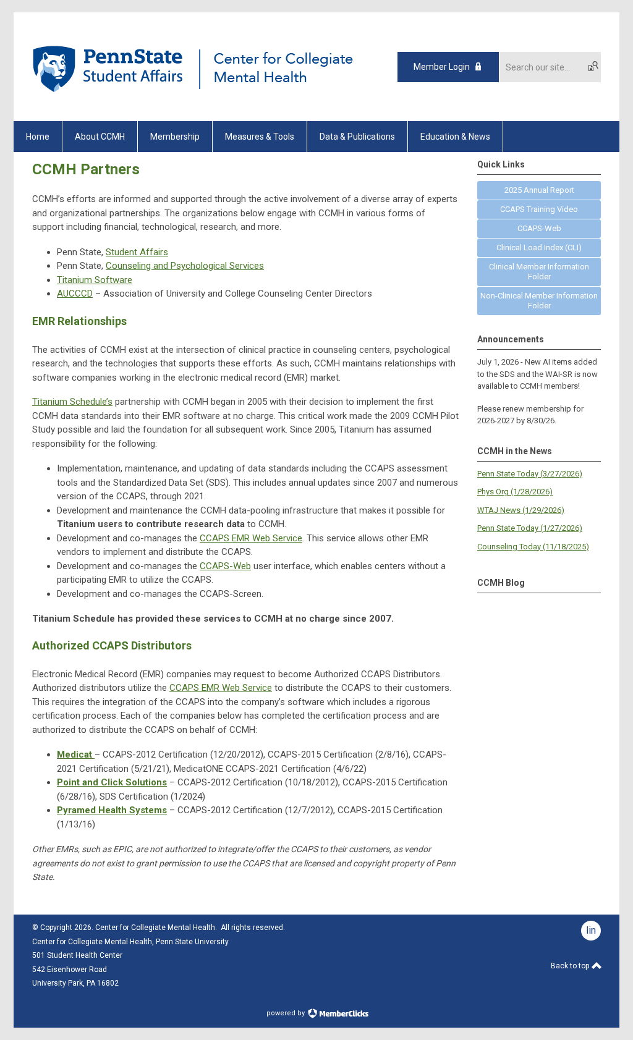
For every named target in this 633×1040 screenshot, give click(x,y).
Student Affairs (137, 252)
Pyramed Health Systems (112, 810)
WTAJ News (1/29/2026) (520, 510)
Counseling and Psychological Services (185, 265)
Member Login (442, 67)
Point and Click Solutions (112, 782)
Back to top (571, 966)
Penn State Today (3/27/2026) (529, 473)
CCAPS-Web (225, 566)
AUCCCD (75, 293)
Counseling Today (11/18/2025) (533, 546)
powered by (286, 1013)
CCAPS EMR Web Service (251, 538)
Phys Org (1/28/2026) (515, 491)
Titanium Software (94, 279)
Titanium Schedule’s (72, 401)
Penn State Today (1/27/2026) (529, 528)
